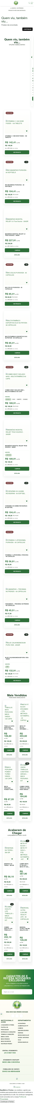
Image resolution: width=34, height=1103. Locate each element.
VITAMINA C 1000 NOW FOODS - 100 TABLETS (16, 136)
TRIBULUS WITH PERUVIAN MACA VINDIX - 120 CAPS (9, 727)
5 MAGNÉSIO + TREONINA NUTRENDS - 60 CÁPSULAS (17, 604)
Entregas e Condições (8, 1032)
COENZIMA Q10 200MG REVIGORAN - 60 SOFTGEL (16, 506)
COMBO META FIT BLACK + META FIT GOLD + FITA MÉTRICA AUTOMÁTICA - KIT (25, 865)
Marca (14, 8)
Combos (20, 1028)
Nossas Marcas (23, 1042)
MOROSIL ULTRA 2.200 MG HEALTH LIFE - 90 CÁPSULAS (25, 928)
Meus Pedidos (5, 1039)
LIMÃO (7, 666)
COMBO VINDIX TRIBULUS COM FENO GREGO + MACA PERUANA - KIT (25, 788)
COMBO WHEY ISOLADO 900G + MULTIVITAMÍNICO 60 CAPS (15, 390)
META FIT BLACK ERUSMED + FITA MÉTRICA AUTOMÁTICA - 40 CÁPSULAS (24, 727)
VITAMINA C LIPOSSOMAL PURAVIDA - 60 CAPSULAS (16, 555)
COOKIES (25, 399)
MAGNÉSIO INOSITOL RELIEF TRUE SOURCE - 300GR (16, 446)
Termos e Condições (7, 1034)
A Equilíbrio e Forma (7, 1025)
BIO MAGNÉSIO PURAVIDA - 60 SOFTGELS (14, 185)
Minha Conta (5, 1036)
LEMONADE (8, 455)
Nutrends (20, 8)
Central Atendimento (9, 1052)
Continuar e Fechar (7, 1101)
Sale (19, 1040)
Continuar (27, 29)
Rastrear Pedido (6, 1043)
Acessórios (22, 1023)
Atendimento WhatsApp (11, 1061)
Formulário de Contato (11, 1070)
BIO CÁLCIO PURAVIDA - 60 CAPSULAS (13, 288)
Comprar (17, 250)
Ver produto (17, 152)
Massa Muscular (23, 1035)
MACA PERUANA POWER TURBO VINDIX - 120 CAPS (9, 788)
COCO (13, 399)
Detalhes (17, 255)
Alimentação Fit (23, 1026)
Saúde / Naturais (23, 1037)
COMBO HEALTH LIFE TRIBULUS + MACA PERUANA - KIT (9, 928)
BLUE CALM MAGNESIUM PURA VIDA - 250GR (17, 658)
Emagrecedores (23, 1030)
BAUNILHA (8, 399)
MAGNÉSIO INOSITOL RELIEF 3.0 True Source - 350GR (15, 234)
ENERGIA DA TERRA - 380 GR (9, 864)
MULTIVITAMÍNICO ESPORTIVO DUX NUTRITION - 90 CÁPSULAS (16, 337)
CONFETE (19, 399)
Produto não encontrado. (17, 10)
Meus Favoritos (6, 1041)
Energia (20, 1033)
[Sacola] (32, 3)
